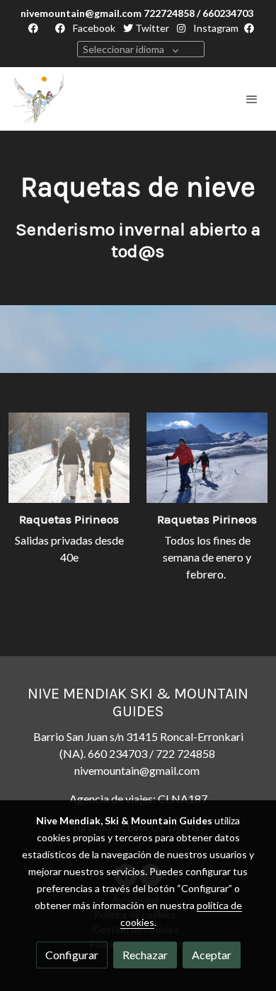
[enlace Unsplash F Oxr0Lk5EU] (69, 456)
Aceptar (211, 954)
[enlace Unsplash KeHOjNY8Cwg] (207, 456)
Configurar (71, 954)
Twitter (151, 28)
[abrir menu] (252, 99)
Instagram (214, 28)
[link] (39, 99)
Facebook (93, 28)
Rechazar (145, 954)
